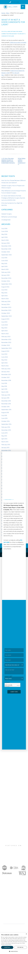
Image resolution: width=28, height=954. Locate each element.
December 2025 (6, 246)
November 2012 (6, 450)
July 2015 (4, 415)
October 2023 (5, 313)
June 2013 (4, 433)
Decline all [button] (20, 947)
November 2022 (6, 342)
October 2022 (5, 345)
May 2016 (4, 386)
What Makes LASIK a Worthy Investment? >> (21, 161)
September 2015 (6, 409)
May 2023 (4, 328)
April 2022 (4, 363)
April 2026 (4, 237)
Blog (7, 13)
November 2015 (6, 403)
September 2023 (6, 316)
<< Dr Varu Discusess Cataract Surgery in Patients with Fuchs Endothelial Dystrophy (8, 161)
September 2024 (6, 284)
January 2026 (5, 243)
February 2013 (5, 444)
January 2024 (5, 304)
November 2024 (6, 278)
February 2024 (5, 301)
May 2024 (4, 292)
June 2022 (4, 357)
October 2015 (5, 406)
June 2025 (4, 260)
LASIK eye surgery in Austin (18, 42)
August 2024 (5, 287)
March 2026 (5, 240)
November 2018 (6, 380)
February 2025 (5, 272)
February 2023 (5, 336)
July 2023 (4, 322)
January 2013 (5, 447)
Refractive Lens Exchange (9, 217)
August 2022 (5, 351)
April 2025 (4, 266)
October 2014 (5, 421)
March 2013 (4, 441)
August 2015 (5, 412)
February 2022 (5, 368)
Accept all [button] (7, 947)
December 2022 (6, 339)
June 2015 (4, 418)
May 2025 (4, 263)
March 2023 (5, 333)
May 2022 (4, 360)
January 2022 (5, 371)
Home (3, 13)
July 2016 (4, 383)
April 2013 (4, 439)
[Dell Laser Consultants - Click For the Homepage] (10, 6)
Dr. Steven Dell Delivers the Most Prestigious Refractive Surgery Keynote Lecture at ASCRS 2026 (13, 198)
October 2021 (5, 377)
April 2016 (4, 389)
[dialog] (14, 943)
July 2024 (4, 290)
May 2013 (4, 436)
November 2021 (6, 374)
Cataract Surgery (6, 214)
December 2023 (6, 307)
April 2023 (4, 330)
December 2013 (6, 430)
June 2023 (4, 325)
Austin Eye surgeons (16, 70)
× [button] (26, 934)
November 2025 (6, 249)
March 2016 (4, 392)
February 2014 (5, 427)
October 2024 (5, 281)
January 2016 (5, 398)
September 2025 (6, 255)
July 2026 (4, 228)
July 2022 (4, 354)
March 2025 (5, 269)
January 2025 (5, 275)
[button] (23, 7)
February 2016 (5, 395)
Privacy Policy (8, 944)
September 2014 (6, 424)
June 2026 (4, 231)
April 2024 (4, 295)
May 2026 (4, 234)
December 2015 (6, 401)
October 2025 (5, 252)
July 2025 (4, 257)
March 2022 (5, 366)
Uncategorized (5, 220)
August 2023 (5, 319)
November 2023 (6, 310)
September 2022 (6, 348)
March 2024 (5, 298)
